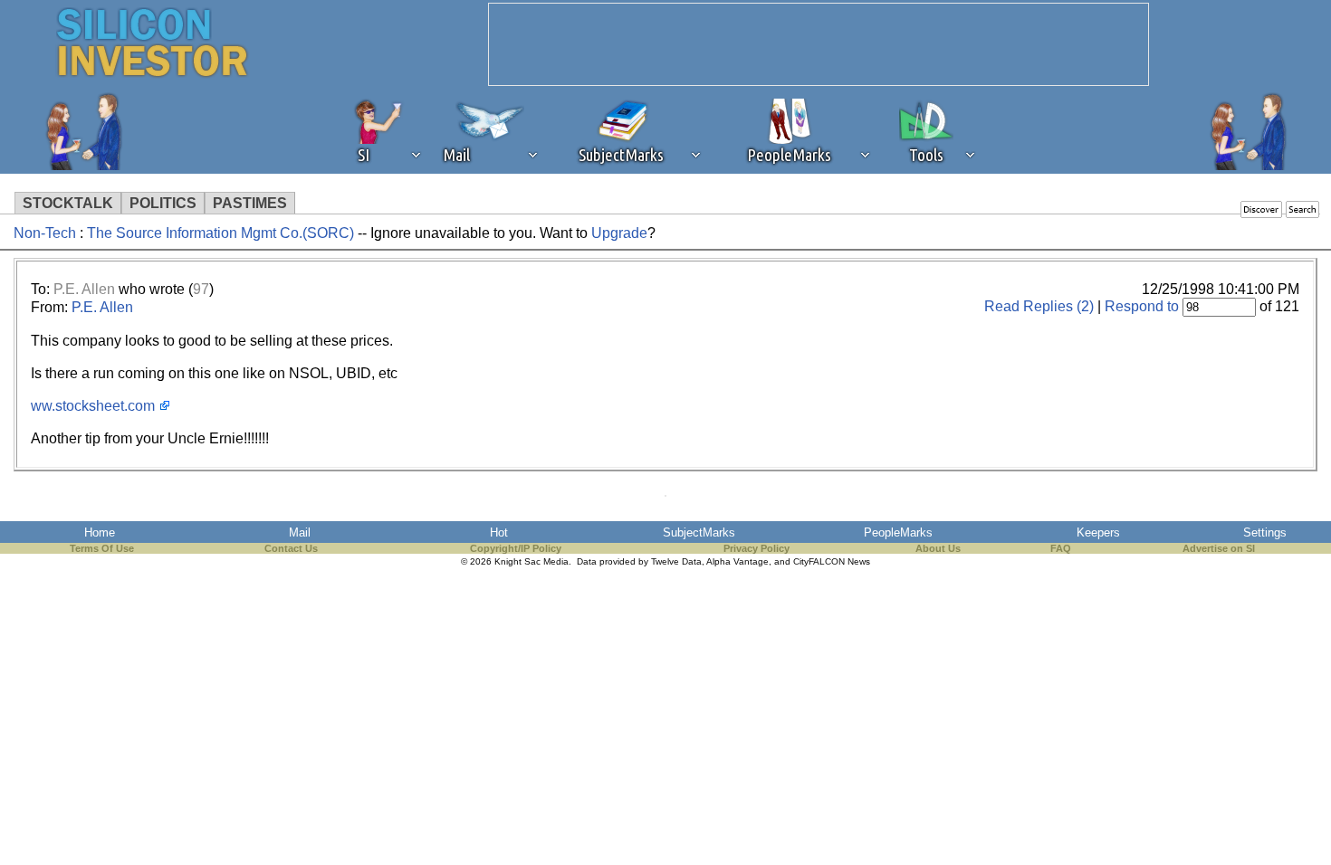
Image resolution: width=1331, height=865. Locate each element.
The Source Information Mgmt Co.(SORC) (220, 233)
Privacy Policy (756, 548)
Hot (499, 532)
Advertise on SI (1219, 548)
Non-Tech (45, 233)
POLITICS (162, 203)
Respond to (1142, 306)
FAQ (1060, 548)
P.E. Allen (84, 289)
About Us (938, 548)
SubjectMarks (699, 532)
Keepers (1098, 532)
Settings (1265, 532)
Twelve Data (676, 561)
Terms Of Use (102, 548)
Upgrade (619, 233)
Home (99, 532)
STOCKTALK (68, 203)
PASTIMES (250, 203)
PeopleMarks (898, 532)
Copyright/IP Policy (515, 548)
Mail (300, 532)
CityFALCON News (831, 561)
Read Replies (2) (1039, 306)
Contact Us (291, 548)
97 (201, 289)
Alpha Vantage (737, 561)
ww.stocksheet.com (93, 405)
